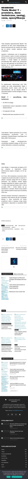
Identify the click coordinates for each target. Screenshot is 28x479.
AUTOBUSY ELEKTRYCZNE (6, 323)
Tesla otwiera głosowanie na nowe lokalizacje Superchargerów (17, 286)
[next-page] (5, 299)
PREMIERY (11, 7)
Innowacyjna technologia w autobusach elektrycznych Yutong (7, 327)
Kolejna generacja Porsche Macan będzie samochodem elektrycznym (7, 250)
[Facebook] (10, 25)
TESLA (10, 5)
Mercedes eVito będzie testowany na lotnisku (21, 248)
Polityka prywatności (17, 476)
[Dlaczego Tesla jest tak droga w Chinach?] (5, 433)
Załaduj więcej (13, 390)
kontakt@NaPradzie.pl (17, 410)
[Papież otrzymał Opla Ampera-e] (5, 439)
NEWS (16, 344)
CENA (16, 225)
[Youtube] (19, 414)
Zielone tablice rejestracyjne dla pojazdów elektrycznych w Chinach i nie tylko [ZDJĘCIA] (18, 371)
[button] (2, 2)
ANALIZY (16, 329)
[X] (14, 25)
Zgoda (8, 476)
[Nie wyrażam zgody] (26, 474)
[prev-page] (2, 299)
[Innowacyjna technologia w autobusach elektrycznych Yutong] (7, 319)
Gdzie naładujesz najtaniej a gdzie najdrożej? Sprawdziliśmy (20, 333)
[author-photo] (14, 264)
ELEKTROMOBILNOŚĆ (6, 227)
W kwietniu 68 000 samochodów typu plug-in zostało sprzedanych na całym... (18, 425)
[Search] (26, 2)
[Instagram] (12, 414)
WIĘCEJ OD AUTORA (18, 274)
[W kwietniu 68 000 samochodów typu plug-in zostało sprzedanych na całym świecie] (5, 425)
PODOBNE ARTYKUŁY (7, 274)
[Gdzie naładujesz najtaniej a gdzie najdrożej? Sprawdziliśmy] (21, 322)
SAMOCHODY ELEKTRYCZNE (7, 229)
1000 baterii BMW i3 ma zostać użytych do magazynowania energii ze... (18, 385)
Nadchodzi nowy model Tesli (17, 291)
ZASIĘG (3, 230)
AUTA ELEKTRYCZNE (9, 225)
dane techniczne (22, 225)
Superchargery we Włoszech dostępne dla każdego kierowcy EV (17, 279)
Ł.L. (4, 20)
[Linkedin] (7, 25)
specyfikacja (17, 229)
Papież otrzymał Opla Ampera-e (17, 438)
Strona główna (4, 5)
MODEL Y (14, 5)
